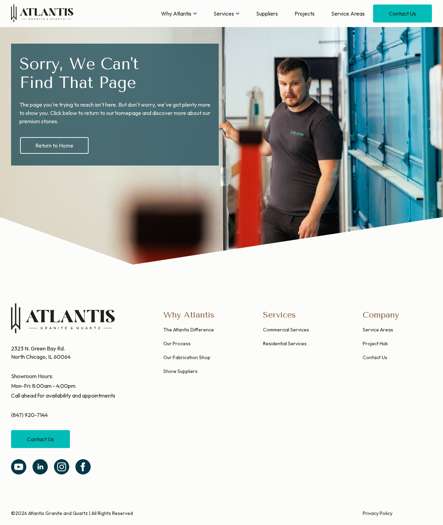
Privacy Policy (377, 513)
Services (224, 13)
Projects (305, 13)
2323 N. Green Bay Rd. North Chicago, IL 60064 (41, 352)
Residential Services (285, 343)
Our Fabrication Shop (186, 357)
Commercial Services (286, 330)
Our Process (177, 343)
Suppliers (267, 13)
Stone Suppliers (180, 371)
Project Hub (375, 343)
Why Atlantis (176, 13)
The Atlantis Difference (188, 330)
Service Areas (348, 13)
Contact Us (402, 13)
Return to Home (54, 145)
